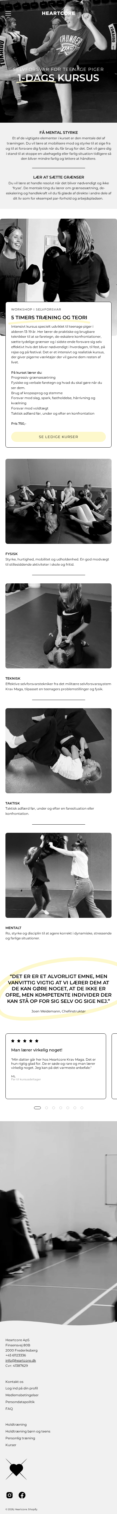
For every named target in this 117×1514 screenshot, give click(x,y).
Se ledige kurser (58, 437)
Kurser (10, 1445)
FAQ (9, 1409)
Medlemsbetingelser (22, 1395)
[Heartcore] (58, 13)
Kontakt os (14, 1382)
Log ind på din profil (21, 1388)
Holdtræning (16, 1424)
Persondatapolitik (20, 1402)
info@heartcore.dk (20, 1360)
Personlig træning (20, 1438)
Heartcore (21, 1509)
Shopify (32, 1509)
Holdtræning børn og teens (27, 1431)
